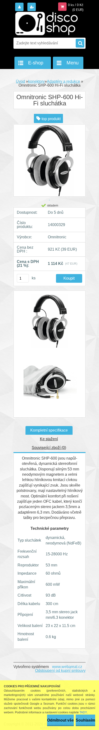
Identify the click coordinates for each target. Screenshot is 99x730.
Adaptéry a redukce (63, 81)
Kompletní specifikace (49, 430)
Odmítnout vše (60, 720)
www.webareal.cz (67, 667)
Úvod (20, 81)
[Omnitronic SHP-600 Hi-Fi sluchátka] (49, 323)
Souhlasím (85, 720)
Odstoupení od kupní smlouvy (60, 670)
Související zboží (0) (49, 448)
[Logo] (46, 24)
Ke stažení (49, 439)
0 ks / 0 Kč (75, 5)
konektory (36, 81)
